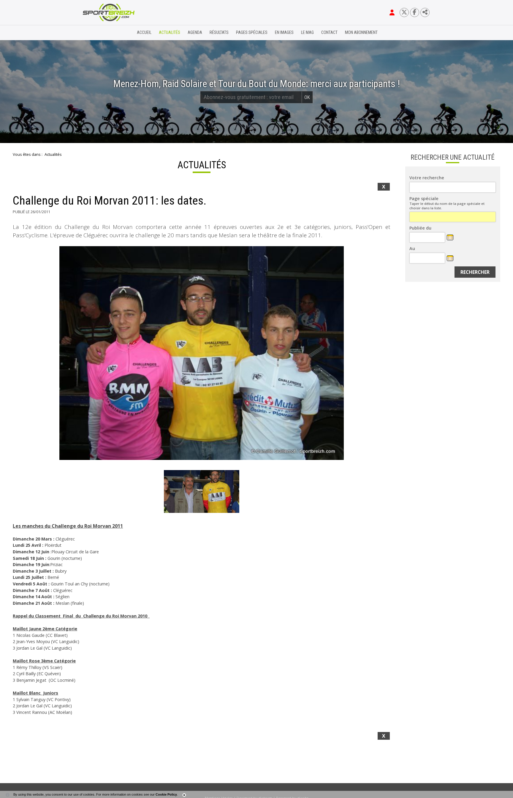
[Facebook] (414, 12)
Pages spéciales (251, 32)
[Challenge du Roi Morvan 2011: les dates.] (201, 353)
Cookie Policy (166, 794)
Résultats (219, 32)
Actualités (169, 32)
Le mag (307, 32)
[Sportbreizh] (96, 32)
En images (284, 32)
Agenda (195, 32)
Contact (329, 32)
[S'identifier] (392, 12)
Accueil (144, 32)
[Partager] (425, 12)
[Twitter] (404, 12)
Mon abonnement (361, 32)
